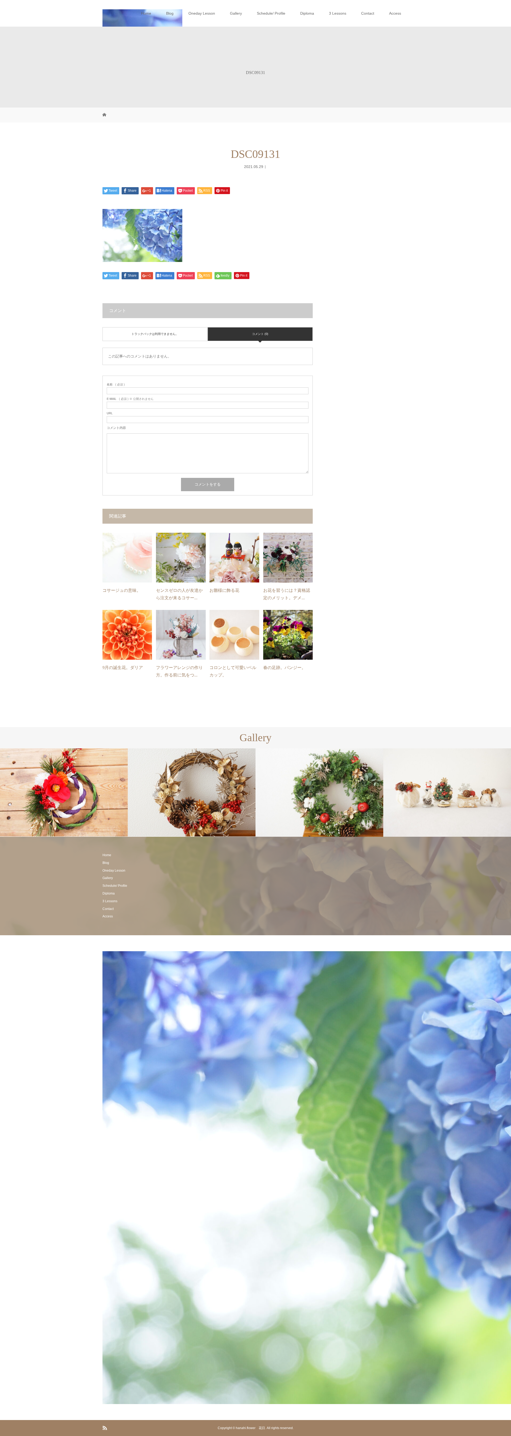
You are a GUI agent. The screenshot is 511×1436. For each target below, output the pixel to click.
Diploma (307, 13)
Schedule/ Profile (271, 13)
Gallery (236, 13)
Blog (170, 13)
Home (146, 13)
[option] (64, 792)
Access (395, 13)
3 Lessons (337, 13)
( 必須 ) (116, 384)
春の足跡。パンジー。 (284, 667)
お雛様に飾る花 (224, 590)
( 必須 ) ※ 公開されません (130, 398)
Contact (367, 13)
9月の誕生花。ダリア (122, 667)
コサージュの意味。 (121, 590)
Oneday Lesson (201, 13)
